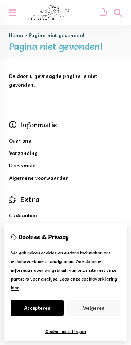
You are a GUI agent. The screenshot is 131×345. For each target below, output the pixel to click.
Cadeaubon (23, 215)
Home (16, 35)
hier (15, 287)
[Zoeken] (118, 13)
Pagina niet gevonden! (56, 35)
